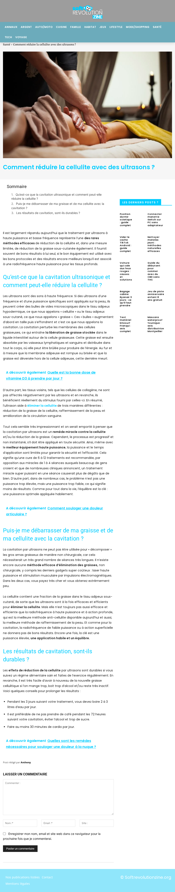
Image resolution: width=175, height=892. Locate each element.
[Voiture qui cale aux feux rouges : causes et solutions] (139, 266)
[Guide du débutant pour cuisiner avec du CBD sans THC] (167, 266)
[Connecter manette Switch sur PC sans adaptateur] (170, 218)
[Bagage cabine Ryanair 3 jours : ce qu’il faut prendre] (139, 295)
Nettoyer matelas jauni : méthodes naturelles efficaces (154, 244)
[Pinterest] (154, 188)
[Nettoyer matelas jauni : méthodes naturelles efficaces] (168, 241)
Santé (6, 44)
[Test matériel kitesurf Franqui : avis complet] (139, 321)
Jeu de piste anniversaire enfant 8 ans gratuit (155, 296)
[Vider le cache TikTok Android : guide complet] (139, 241)
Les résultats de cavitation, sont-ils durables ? (48, 213)
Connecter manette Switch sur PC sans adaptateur (155, 219)
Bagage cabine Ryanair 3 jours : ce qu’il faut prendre (126, 298)
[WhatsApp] (168, 188)
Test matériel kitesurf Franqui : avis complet (125, 324)
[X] (140, 188)
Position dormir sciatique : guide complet (126, 219)
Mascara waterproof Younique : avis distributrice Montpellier (155, 324)
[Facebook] (126, 188)
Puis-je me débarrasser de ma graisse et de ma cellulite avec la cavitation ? (57, 206)
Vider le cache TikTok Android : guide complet (125, 244)
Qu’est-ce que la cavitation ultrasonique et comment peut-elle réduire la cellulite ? (56, 197)
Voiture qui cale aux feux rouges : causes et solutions (126, 271)
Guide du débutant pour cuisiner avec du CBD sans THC (153, 271)
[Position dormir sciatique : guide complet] (139, 218)
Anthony (26, 762)
